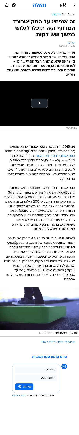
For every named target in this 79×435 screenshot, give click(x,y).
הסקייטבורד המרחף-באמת (55, 156)
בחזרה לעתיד (48, 342)
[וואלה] (39, 5)
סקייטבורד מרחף (66, 342)
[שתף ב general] (7, 5)
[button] (63, 5)
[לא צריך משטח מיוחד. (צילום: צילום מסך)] (39, 312)
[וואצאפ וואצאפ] (14, 5)
